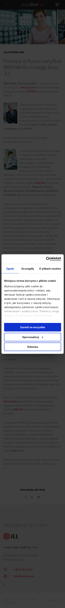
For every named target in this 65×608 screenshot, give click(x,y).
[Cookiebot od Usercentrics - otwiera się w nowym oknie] (46, 259)
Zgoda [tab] (10, 268)
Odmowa (32, 346)
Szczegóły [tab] (27, 268)
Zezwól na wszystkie (32, 327)
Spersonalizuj (30, 336)
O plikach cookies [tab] (50, 268)
